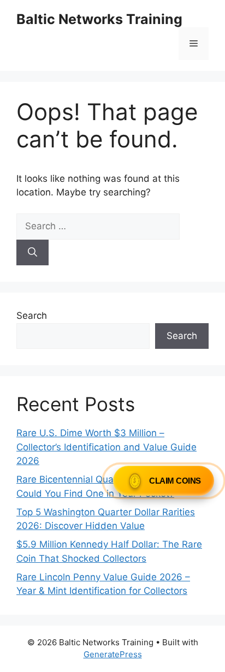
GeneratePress (113, 654)
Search (31, 315)
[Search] (32, 253)
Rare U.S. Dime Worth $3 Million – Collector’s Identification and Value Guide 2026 (106, 446)
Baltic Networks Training (99, 19)
